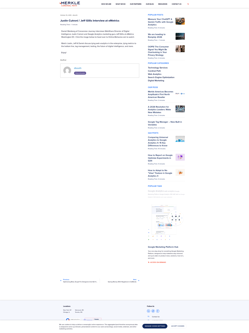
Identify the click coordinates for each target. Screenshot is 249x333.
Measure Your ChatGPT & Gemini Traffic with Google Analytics (160, 22)
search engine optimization (166, 197)
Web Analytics (154, 74)
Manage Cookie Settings (155, 326)
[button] (188, 4)
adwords (158, 197)
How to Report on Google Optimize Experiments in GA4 (160, 158)
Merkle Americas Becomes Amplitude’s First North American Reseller (160, 94)
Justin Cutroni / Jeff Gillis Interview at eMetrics (89, 20)
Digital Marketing (156, 80)
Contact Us (156, 317)
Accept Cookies (177, 326)
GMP (174, 194)
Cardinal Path (154, 70)
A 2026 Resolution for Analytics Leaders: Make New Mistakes (159, 109)
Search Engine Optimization (161, 77)
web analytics (169, 191)
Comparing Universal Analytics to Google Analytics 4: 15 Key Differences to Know (158, 141)
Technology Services (158, 67)
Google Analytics (156, 190)
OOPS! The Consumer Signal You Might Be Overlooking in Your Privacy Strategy (158, 51)
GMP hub (178, 194)
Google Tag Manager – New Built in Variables (165, 123)
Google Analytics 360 (166, 194)
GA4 (155, 197)
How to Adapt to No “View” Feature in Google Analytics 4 (160, 173)
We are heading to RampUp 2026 (157, 36)
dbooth (77, 68)
